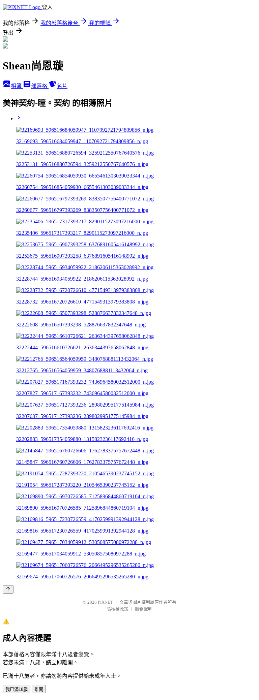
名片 (62, 86)
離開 (38, 689)
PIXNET (105, 602)
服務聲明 (143, 608)
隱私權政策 (117, 608)
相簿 (17, 86)
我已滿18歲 (16, 689)
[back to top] (8, 589)
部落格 (40, 86)
